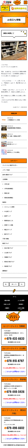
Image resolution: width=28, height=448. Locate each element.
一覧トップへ (14, 284)
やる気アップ (8, 211)
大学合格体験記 (8, 188)
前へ (6, 284)
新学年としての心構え (13, 152)
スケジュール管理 (9, 207)
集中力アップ (8, 234)
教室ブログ (5, 243)
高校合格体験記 (8, 197)
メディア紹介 (6, 170)
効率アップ (7, 216)
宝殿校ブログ (8, 257)
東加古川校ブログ (9, 261)
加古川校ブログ (8, 248)
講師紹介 (4, 270)
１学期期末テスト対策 (13, 120)
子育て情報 (5, 238)
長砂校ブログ (8, 266)
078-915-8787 (15, 361)
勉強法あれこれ (8, 220)
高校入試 (6, 193)
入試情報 (4, 179)
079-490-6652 (15, 428)
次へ (22, 284)
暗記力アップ (8, 229)
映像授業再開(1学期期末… (14, 128)
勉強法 (4, 202)
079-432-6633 (15, 339)
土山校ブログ (16, 107)
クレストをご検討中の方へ (9, 165)
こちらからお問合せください (15, 371)
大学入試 (6, 184)
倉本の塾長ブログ (7, 174)
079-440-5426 (15, 392)
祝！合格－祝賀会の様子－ (14, 136)
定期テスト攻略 (8, 225)
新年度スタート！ (12, 144)
